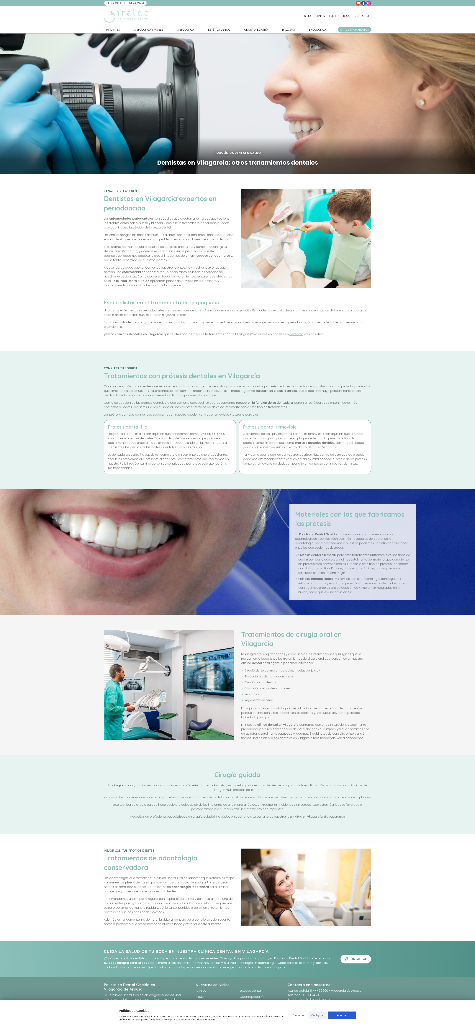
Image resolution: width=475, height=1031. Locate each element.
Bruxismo (288, 29)
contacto (296, 334)
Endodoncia (317, 29)
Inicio (307, 16)
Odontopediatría (256, 29)
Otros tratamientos (354, 29)
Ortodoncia (185, 29)
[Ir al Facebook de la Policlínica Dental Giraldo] (363, 3)
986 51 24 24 (310, 995)
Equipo (334, 16)
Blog (346, 16)
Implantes (113, 29)
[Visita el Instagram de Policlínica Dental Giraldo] (368, 3)
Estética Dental (219, 29)
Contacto (362, 16)
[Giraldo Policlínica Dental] (126, 16)
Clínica (320, 16)
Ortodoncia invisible (148, 29)
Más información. (207, 1019)
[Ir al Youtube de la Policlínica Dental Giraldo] (358, 3)
